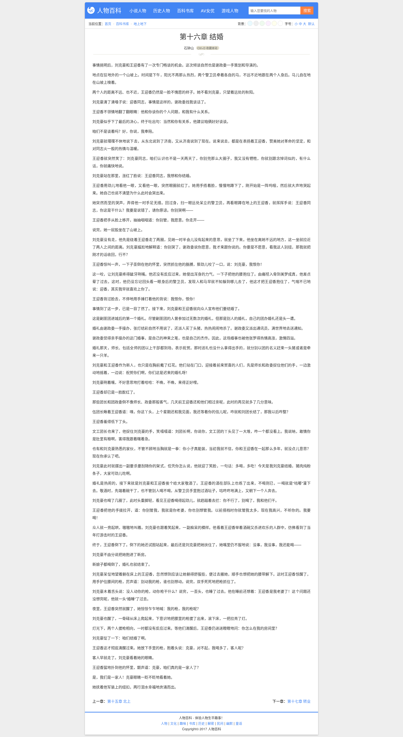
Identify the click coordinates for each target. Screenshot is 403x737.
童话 (239, 723)
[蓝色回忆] (250, 23)
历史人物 (161, 10)
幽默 (229, 723)
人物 (164, 723)
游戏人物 (230, 10)
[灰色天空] (256, 23)
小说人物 (137, 10)
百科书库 (185, 10)
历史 (201, 723)
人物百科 (109, 10)
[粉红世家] (268, 23)
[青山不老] (262, 23)
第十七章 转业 (299, 701)
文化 (173, 723)
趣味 (183, 723)
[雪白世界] (280, 23)
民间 (220, 723)
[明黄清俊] (274, 23)
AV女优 (208, 10)
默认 (311, 23)
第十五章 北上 (119, 701)
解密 (211, 723)
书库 (192, 723)
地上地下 (140, 23)
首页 (108, 23)
